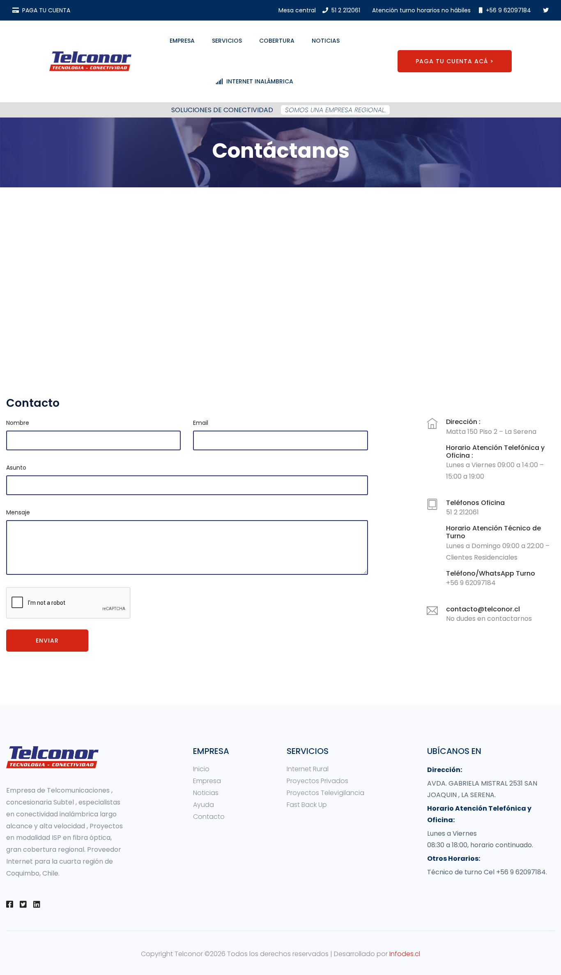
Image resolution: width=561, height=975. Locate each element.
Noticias (326, 41)
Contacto (209, 816)
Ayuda (203, 804)
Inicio (201, 769)
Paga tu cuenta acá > (455, 61)
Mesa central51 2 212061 (319, 10)
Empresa (182, 41)
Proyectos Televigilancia (325, 793)
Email (200, 423)
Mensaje (18, 512)
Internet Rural (308, 769)
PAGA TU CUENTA (46, 10)
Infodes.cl (404, 954)
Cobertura (276, 41)
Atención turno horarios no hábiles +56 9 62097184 (451, 10)
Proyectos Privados (317, 781)
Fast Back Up (307, 804)
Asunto (16, 467)
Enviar (47, 640)
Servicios (227, 41)
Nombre (17, 423)
